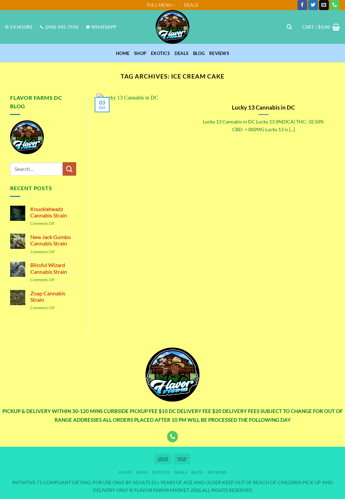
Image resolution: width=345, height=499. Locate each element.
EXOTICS (160, 53)
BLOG (199, 53)
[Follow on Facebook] (302, 5)
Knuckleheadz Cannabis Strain (48, 212)
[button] (321, 27)
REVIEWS (219, 53)
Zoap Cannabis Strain (47, 296)
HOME (122, 53)
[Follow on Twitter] (313, 5)
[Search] (289, 27)
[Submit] (69, 168)
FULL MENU (159, 5)
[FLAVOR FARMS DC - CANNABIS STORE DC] (172, 27)
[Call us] (335, 5)
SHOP (140, 53)
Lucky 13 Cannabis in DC (263, 107)
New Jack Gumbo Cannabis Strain (50, 240)
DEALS (191, 5)
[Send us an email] (324, 5)
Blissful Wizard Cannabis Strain (48, 268)
